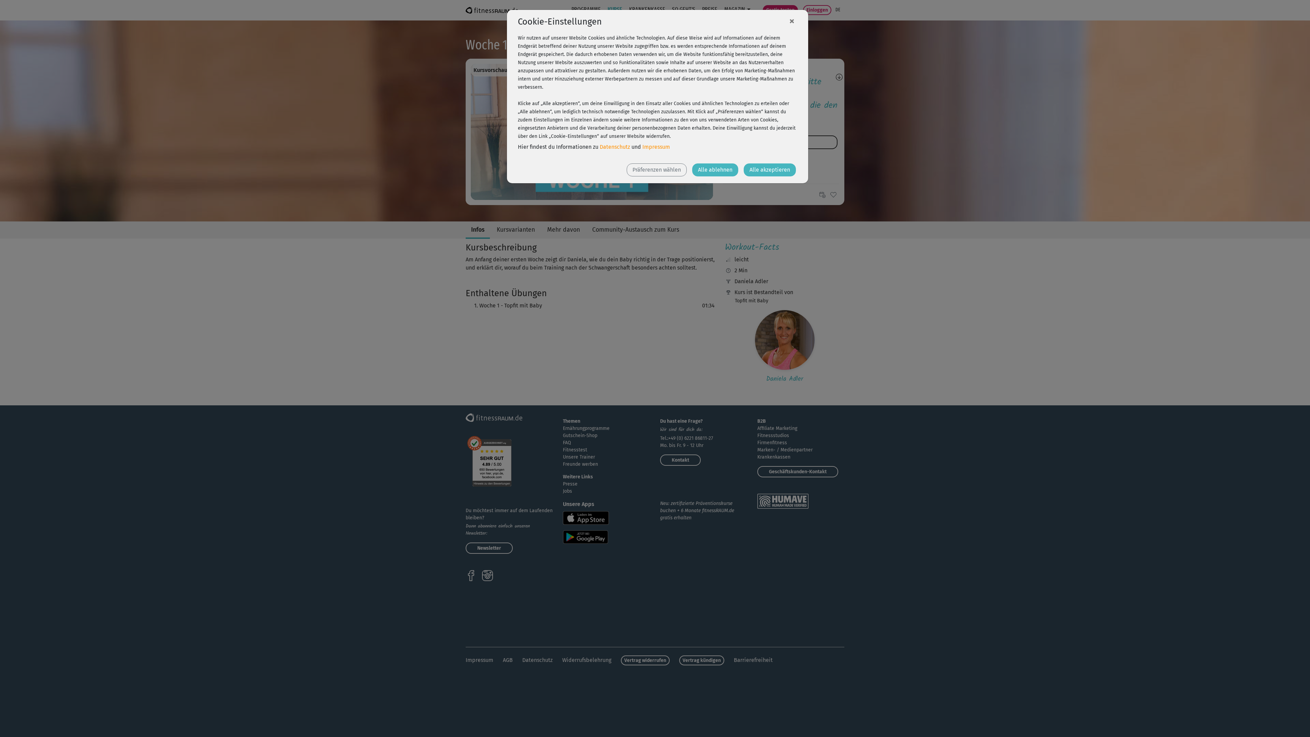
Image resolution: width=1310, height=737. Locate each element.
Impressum (656, 147)
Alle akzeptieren (769, 170)
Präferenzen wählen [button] (656, 170)
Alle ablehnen (715, 170)
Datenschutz (615, 147)
